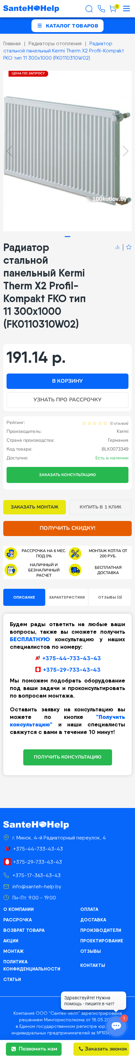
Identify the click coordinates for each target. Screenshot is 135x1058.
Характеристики (67, 597)
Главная (12, 43)
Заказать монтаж (34, 507)
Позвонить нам (38, 1048)
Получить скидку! (67, 528)
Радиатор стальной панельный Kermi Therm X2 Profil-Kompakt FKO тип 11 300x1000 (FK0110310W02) (63, 50)
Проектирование (101, 941)
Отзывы (90, 951)
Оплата (89, 909)
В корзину (67, 381)
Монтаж (13, 951)
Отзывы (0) (110, 597)
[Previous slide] (9, 151)
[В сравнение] (117, 247)
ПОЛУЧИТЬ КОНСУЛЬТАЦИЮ (68, 757)
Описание (24, 597)
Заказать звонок (106, 1048)
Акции (10, 941)
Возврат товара (24, 930)
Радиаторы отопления (55, 43)
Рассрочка (17, 920)
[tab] (67, 236)
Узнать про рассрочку (67, 399)
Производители (100, 930)
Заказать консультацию (67, 474)
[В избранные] (127, 247)
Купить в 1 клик (100, 507)
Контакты (92, 965)
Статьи (12, 979)
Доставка (93, 920)
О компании (18, 909)
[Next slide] (125, 151)
